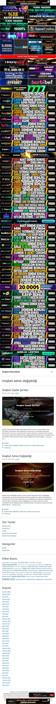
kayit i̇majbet (12, 574)
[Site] (28, 95)
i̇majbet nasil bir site (7, 570)
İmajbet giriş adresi (21, 579)
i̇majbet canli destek (8, 566)
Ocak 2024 (5, 636)
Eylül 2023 (5, 646)
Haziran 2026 (6, 594)
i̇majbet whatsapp (37, 572)
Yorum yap (7, 447)
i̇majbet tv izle (29, 572)
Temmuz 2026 (6, 591)
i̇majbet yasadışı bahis (47, 572)
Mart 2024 (5, 631)
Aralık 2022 (5, 668)
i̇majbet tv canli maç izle (20, 572)
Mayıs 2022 (5, 685)
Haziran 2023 (6, 653)
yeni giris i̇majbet (37, 574)
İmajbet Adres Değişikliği (17, 456)
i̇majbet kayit (23, 511)
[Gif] (28, 155)
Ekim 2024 (5, 614)
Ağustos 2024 (6, 619)
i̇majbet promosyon (33, 570)
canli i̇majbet (5, 562)
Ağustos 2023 (6, 648)
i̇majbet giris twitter (32, 566)
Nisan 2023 (5, 658)
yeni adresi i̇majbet (27, 574)
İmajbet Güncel (30, 579)
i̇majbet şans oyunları (33, 511)
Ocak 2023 (5, 665)
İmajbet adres (46, 574)
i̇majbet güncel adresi (45, 566)
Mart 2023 (5, 660)
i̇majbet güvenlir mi (8, 568)
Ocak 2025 (5, 606)
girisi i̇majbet (32, 562)
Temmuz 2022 (6, 680)
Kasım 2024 (5, 611)
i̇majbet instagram (18, 568)
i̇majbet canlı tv (17, 566)
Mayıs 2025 (5, 601)
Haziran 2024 (6, 623)
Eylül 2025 (5, 596)
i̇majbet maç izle (36, 568)
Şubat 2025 (5, 604)
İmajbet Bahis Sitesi (18, 576)
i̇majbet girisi (24, 566)
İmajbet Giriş (6, 528)
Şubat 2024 (5, 633)
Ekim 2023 (5, 643)
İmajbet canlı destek (30, 576)
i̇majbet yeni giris (5, 574)
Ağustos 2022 (6, 677)
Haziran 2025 (6, 599)
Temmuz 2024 (6, 621)
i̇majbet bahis (41, 564)
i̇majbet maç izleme (24, 445)
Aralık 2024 (5, 609)
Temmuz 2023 (6, 650)
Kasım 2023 (5, 641)
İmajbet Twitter (48, 579)
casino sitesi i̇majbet (13, 562)
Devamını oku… (16, 504)
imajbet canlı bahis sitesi (22, 564)
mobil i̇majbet (20, 574)
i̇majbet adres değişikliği (11, 445)
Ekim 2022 (5, 673)
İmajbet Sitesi (40, 579)
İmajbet (6, 443)
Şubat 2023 (5, 663)
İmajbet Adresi (6, 526)
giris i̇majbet (38, 562)
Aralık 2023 (5, 638)
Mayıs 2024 (5, 626)
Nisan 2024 (5, 628)
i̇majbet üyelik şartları (37, 445)
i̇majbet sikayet (6, 572)
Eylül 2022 (5, 675)
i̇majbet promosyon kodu (46, 570)
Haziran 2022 (6, 682)
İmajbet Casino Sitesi (42, 576)
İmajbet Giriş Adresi (11, 372)
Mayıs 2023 (5, 655)
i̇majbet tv (13, 572)
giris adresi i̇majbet (23, 562)
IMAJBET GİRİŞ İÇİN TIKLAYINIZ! (28, 56)
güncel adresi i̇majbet (9, 564)
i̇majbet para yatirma (20, 570)
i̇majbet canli (48, 564)
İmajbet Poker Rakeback (9, 535)
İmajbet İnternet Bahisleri (9, 533)
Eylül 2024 (5, 616)
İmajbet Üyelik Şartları (15, 390)
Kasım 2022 (5, 670)
